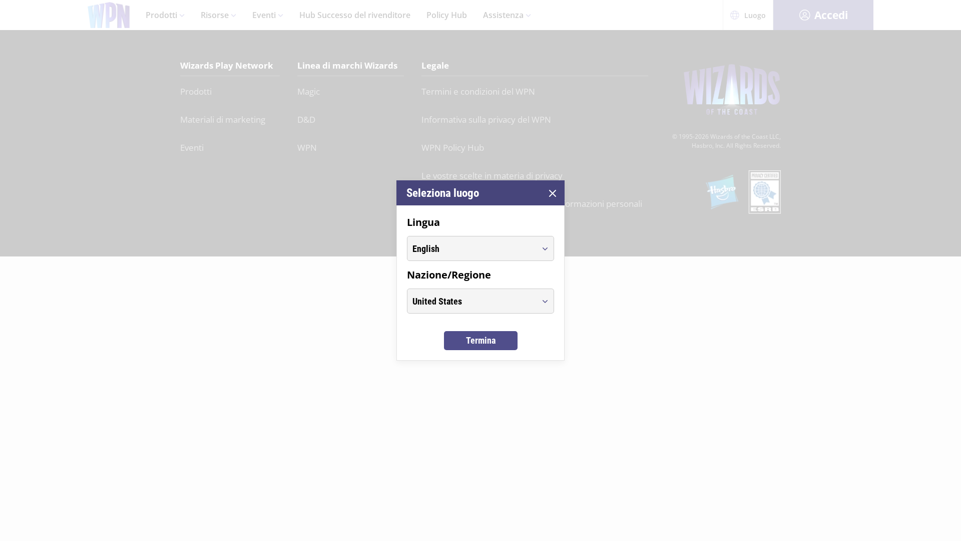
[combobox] (471, 248)
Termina (481, 340)
